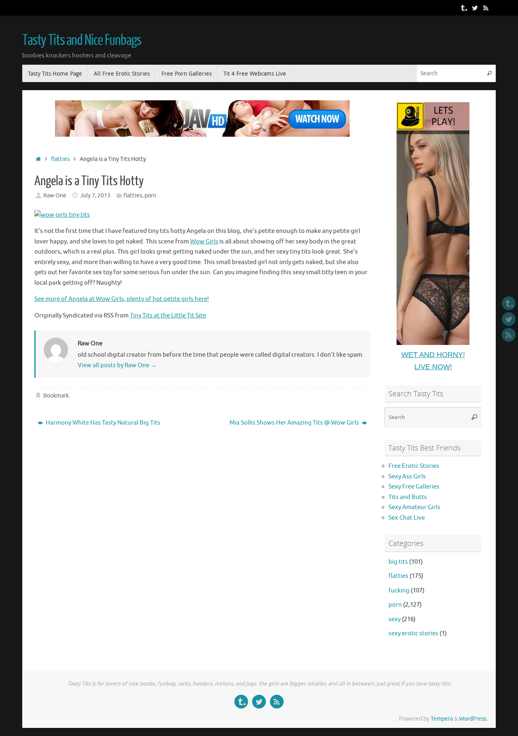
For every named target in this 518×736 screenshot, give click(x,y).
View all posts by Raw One (117, 365)
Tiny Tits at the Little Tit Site (168, 315)
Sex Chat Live (406, 518)
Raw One (54, 195)
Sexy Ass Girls (407, 476)
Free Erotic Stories (413, 466)
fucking (399, 590)
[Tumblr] (463, 7)
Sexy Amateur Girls (414, 507)
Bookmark (56, 395)
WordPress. (473, 718)
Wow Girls (204, 241)
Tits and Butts (407, 497)
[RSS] (486, 7)
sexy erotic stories (413, 633)
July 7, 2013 (95, 195)
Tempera (442, 718)
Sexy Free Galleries (413, 487)
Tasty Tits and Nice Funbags (81, 40)
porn (150, 195)
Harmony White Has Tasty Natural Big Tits (102, 423)
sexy (394, 619)
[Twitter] (474, 7)
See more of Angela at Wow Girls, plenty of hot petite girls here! (121, 299)
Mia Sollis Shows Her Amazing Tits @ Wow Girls (294, 423)
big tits (398, 562)
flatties (60, 159)
